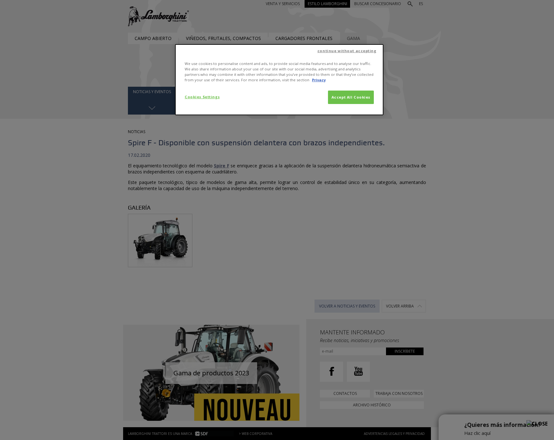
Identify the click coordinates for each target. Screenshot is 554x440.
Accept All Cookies (351, 97)
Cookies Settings (202, 96)
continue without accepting (346, 50)
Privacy (319, 79)
